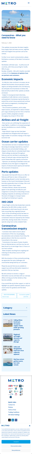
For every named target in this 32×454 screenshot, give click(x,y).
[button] (29, 425)
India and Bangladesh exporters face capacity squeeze (19, 350)
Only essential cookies (16, 446)
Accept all (16, 442)
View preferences (16, 450)
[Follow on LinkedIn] (12, 420)
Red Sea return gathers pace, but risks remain (19, 362)
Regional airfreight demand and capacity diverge (18, 338)
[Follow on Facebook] (9, 420)
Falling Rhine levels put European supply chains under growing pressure (19, 324)
